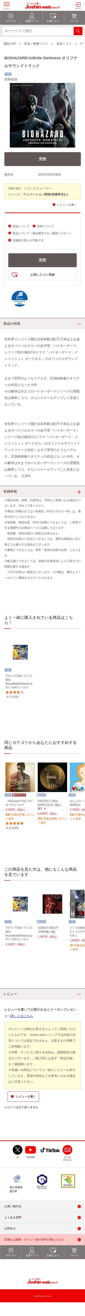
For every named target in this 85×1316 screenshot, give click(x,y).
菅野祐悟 (10, 79)
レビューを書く (67, 204)
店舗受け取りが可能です (28, 240)
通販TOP (9, 43)
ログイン (78, 9)
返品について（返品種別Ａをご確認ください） (42, 233)
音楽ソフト (64, 43)
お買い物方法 (12, 1206)
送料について (45, 226)
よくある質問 (12, 1217)
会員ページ (32, 1255)
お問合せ (10, 1228)
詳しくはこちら (21, 1016)
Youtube (30, 1157)
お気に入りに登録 (42, 274)
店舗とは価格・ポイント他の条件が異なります (34, 1239)
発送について (21, 226)
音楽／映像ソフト (36, 43)
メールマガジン (67, 1158)
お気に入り (53, 1255)
